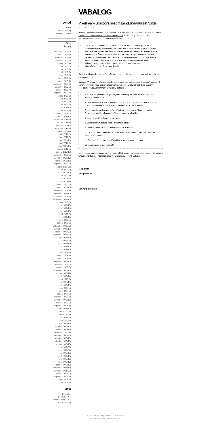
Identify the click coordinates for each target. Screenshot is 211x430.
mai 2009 (63, 211)
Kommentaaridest (63, 34)
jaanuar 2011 (61, 152)
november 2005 (60, 335)
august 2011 (62, 131)
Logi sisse (66, 394)
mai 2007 (63, 282)
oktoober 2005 (61, 338)
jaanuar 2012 (61, 116)
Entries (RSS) (96, 418)
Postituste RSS (64, 397)
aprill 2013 (63, 72)
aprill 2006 (63, 320)
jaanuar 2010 (61, 187)
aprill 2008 (62, 249)
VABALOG (94, 12)
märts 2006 (62, 323)
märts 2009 (62, 217)
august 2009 (62, 202)
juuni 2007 (63, 279)
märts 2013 (63, 75)
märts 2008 (63, 252)
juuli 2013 (64, 66)
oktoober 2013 (62, 60)
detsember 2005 (61, 332)
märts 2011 (62, 146)
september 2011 (61, 128)
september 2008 (60, 235)
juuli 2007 (63, 276)
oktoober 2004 (62, 374)
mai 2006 (63, 318)
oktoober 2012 (62, 90)
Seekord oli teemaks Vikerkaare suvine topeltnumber (100, 36)
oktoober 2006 (62, 303)
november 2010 (60, 158)
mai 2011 (63, 140)
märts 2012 (63, 111)
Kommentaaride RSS (62, 400)
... (93, 174)
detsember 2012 (61, 84)
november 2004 (60, 371)
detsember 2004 (60, 368)
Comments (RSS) (113, 418)
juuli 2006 (63, 312)
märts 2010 (62, 182)
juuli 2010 (64, 170)
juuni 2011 (63, 137)
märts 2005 (62, 359)
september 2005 (60, 341)
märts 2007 (63, 288)
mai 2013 (64, 69)
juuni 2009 (62, 208)
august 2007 (61, 273)
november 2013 (61, 57)
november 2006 (60, 300)
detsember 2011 (61, 119)
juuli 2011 (64, 134)
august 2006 (61, 309)
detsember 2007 (60, 261)
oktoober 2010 (61, 161)
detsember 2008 (60, 226)
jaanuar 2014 (62, 54)
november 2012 (61, 87)
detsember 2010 (61, 155)
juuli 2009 (63, 205)
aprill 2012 (62, 108)
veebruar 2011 (62, 149)
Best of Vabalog (64, 31)
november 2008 (60, 229)
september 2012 (61, 93)
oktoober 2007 (62, 267)
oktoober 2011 (61, 125)
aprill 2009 (63, 214)
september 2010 (61, 164)
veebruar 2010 (62, 185)
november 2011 (61, 122)
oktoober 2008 (61, 232)
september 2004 (61, 377)
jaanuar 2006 (61, 329)
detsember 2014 (61, 51)
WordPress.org (64, 403)
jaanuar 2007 (62, 294)
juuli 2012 (64, 99)
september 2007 (60, 270)
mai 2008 (63, 247)
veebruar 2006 (61, 326)
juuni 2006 (62, 315)
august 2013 (62, 63)
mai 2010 (64, 176)
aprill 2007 (62, 285)
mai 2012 (64, 105)
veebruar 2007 (62, 291)
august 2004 (62, 380)
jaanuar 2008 (62, 258)
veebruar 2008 (62, 255)
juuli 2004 (64, 383)
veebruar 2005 (61, 362)
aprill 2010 (62, 179)
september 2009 (60, 199)
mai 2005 (63, 353)
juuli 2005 (63, 347)
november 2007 (61, 264)
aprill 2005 (62, 356)
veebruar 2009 (62, 220)
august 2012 (62, 96)
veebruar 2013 (62, 78)
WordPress (119, 415)
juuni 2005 (62, 350)
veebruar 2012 (62, 114)
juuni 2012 (63, 102)
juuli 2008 (63, 241)
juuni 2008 (62, 244)
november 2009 (60, 193)
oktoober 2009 (62, 196)
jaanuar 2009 (62, 223)
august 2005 (61, 344)
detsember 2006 (61, 297)
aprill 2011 (63, 143)
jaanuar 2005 (61, 365)
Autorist (67, 28)
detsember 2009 (61, 190)
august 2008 (61, 238)
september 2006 (61, 306)
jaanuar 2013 (62, 81)
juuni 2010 (62, 173)
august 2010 (62, 167)
